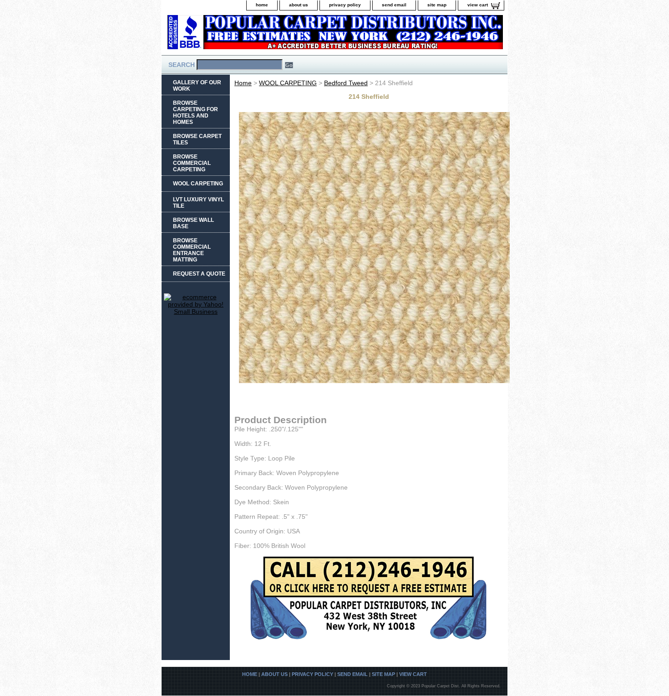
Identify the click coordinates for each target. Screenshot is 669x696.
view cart (477, 4)
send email (394, 4)
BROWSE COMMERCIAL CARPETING (192, 163)
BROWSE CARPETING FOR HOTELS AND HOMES (195, 112)
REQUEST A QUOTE (199, 274)
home (262, 4)
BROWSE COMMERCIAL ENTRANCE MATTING (192, 250)
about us (298, 4)
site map (436, 4)
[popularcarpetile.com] (275, 35)
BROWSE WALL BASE (193, 223)
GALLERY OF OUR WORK (197, 85)
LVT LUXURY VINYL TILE (198, 202)
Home (243, 83)
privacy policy (345, 4)
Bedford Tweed (346, 83)
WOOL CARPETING (288, 83)
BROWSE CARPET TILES (197, 139)
